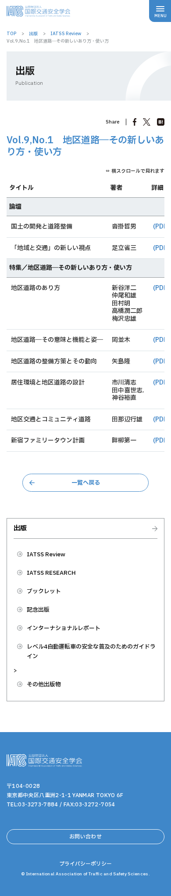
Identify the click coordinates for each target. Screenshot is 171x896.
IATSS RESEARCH (51, 573)
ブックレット (44, 591)
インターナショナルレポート (63, 628)
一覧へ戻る (85, 483)
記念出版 (38, 610)
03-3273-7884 (38, 805)
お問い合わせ (85, 837)
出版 (20, 529)
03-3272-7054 (95, 805)
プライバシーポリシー (85, 864)
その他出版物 (44, 684)
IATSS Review (46, 554)
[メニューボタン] (160, 11)
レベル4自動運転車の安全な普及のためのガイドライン (91, 651)
